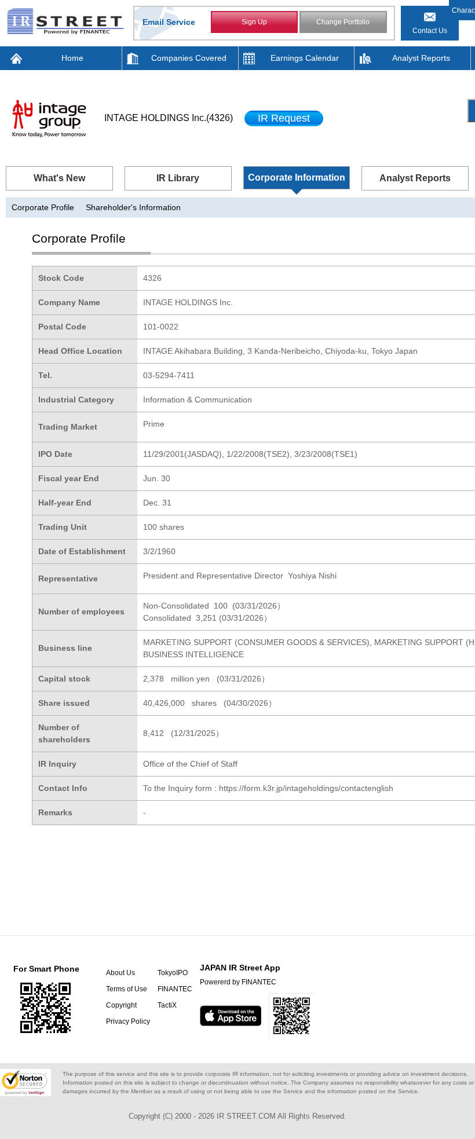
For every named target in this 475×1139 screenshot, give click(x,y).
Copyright (121, 1005)
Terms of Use (126, 989)
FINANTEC (175, 989)
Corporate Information (296, 177)
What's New (59, 178)
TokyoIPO (173, 973)
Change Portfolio (343, 22)
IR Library (177, 178)
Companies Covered (188, 58)
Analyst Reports (421, 58)
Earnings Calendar (305, 58)
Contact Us (429, 31)
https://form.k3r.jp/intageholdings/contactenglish (306, 788)
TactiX (167, 1005)
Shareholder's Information (133, 207)
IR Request (284, 118)
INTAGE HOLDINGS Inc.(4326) (168, 118)
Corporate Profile (43, 207)
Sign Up (254, 22)
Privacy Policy (128, 1021)
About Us (120, 973)
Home (72, 58)
